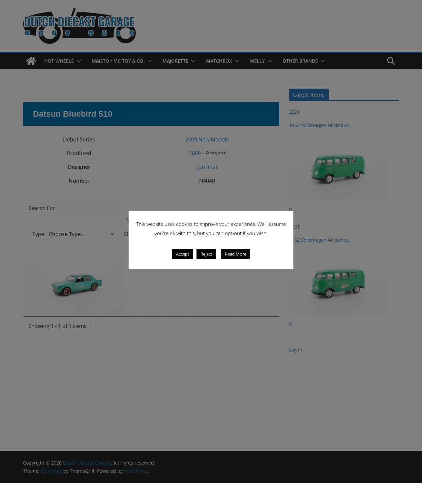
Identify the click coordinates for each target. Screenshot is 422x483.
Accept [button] (182, 254)
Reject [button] (206, 254)
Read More (235, 254)
